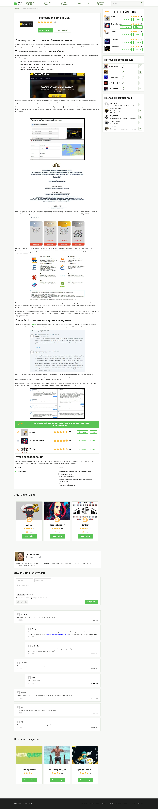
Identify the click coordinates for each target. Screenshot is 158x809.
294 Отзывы (125, 35)
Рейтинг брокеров (64, 3)
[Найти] (142, 3)
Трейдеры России (47, 3)
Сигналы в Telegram (100, 3)
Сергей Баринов (33, 554)
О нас (133, 804)
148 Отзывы (125, 50)
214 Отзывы (125, 42)
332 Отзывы (125, 19)
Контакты (141, 804)
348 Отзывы (125, 27)
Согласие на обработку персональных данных (115, 804)
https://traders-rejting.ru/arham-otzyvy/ (57, 634)
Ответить (94, 620)
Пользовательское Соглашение (90, 804)
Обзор (92, 432)
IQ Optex (33, 324)
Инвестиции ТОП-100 (30, 3)
